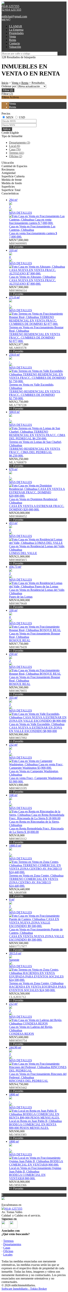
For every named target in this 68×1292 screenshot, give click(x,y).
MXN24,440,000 (19, 893)
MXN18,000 (18, 839)
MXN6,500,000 (18, 691)
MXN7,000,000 (18, 243)
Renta (12, 40)
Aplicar (7, 129)
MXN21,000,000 (19, 560)
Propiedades (16, 33)
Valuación (15, 46)
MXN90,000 (17, 1135)
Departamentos (12, 1244)
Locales (7, 1254)
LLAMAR (15, 26)
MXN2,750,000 (18, 405)
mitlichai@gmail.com (14, 16)
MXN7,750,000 (18, 647)
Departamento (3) (19, 142)
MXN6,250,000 (18, 462)
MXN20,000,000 (19, 516)
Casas (6, 1247)
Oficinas (8, 1251)
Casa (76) (15, 149)
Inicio (5, 82)
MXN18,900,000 (19, 1185)
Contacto (14, 43)
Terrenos (8, 1240)
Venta (12, 36)
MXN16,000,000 (19, 603)
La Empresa (16, 29)
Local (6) (14, 146)
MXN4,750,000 (18, 1088)
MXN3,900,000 (18, 788)
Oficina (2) (15, 156)
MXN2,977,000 (18, 348)
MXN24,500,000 (19, 997)
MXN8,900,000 (18, 738)
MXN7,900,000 (18, 290)
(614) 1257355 (13, 1208)
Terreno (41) (16, 152)
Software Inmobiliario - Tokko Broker (24, 1288)
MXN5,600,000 (18, 1041)
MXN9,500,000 (18, 946)
